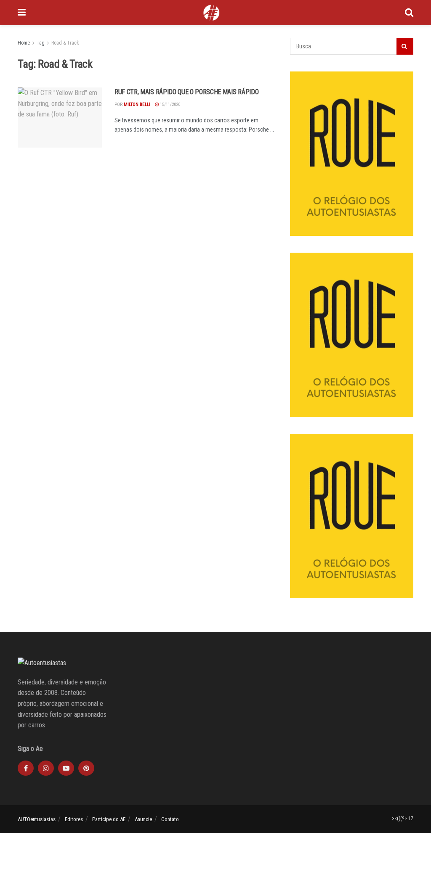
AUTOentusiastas (37, 819)
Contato (170, 819)
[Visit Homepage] (211, 12)
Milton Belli (137, 104)
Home (24, 43)
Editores (74, 819)
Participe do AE (108, 819)
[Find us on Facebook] (26, 768)
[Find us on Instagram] (46, 768)
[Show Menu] (22, 12)
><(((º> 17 (402, 819)
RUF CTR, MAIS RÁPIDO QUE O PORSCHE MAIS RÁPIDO (186, 92)
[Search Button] (409, 12)
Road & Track (65, 43)
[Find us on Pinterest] (86, 768)
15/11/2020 (169, 104)
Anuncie (143, 819)
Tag (41, 43)
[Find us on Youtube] (66, 768)
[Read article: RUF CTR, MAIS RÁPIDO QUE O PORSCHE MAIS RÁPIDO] (60, 117)
